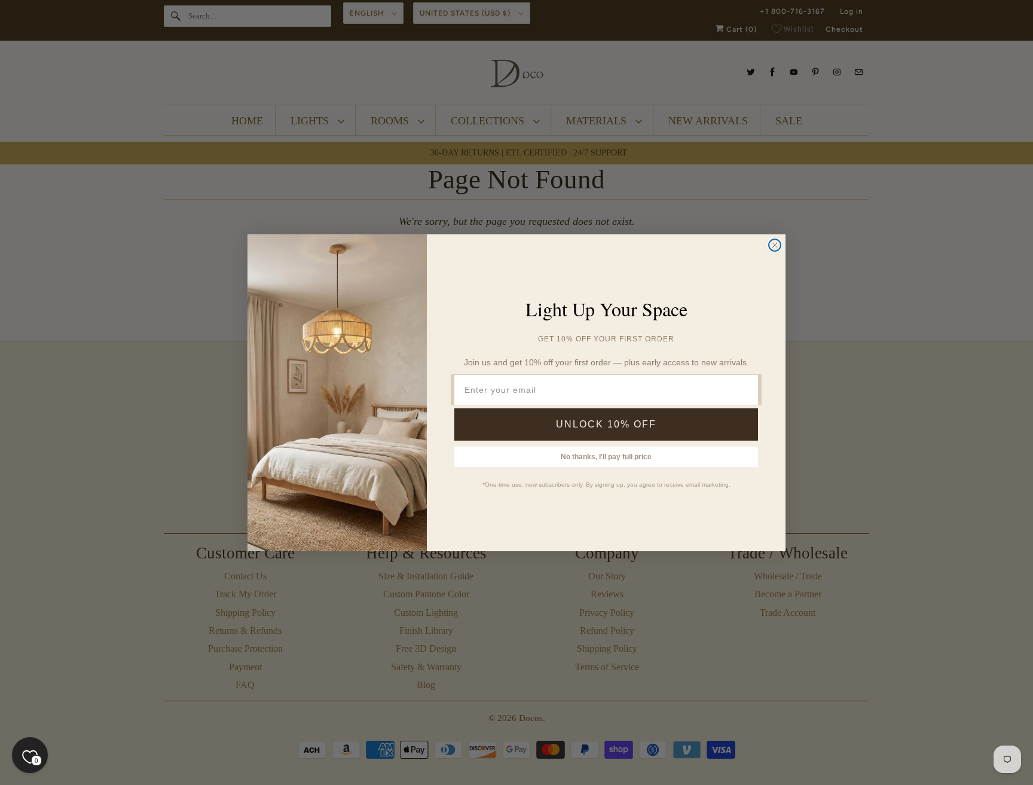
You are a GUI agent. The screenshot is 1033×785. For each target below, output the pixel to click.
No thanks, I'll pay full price (606, 457)
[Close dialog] (775, 245)
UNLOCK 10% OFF (606, 424)
